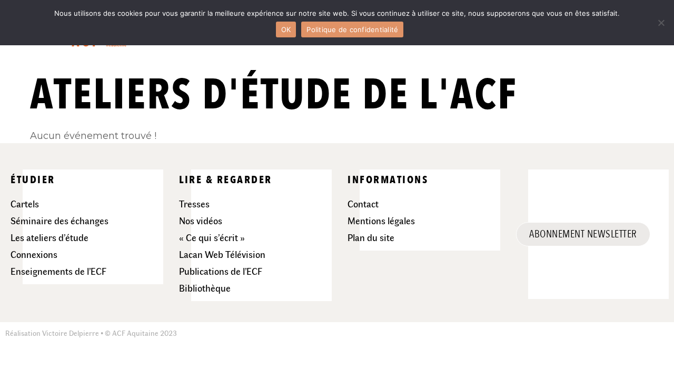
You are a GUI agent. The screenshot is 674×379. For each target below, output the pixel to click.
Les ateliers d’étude (49, 237)
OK (286, 29)
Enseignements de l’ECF (58, 271)
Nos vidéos (200, 220)
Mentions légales (381, 220)
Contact (363, 203)
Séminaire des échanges (59, 220)
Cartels (25, 203)
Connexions (34, 254)
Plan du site (371, 237)
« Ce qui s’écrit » (212, 237)
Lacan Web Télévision (222, 254)
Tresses (194, 203)
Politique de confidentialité (352, 29)
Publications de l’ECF (220, 271)
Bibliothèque (205, 288)
